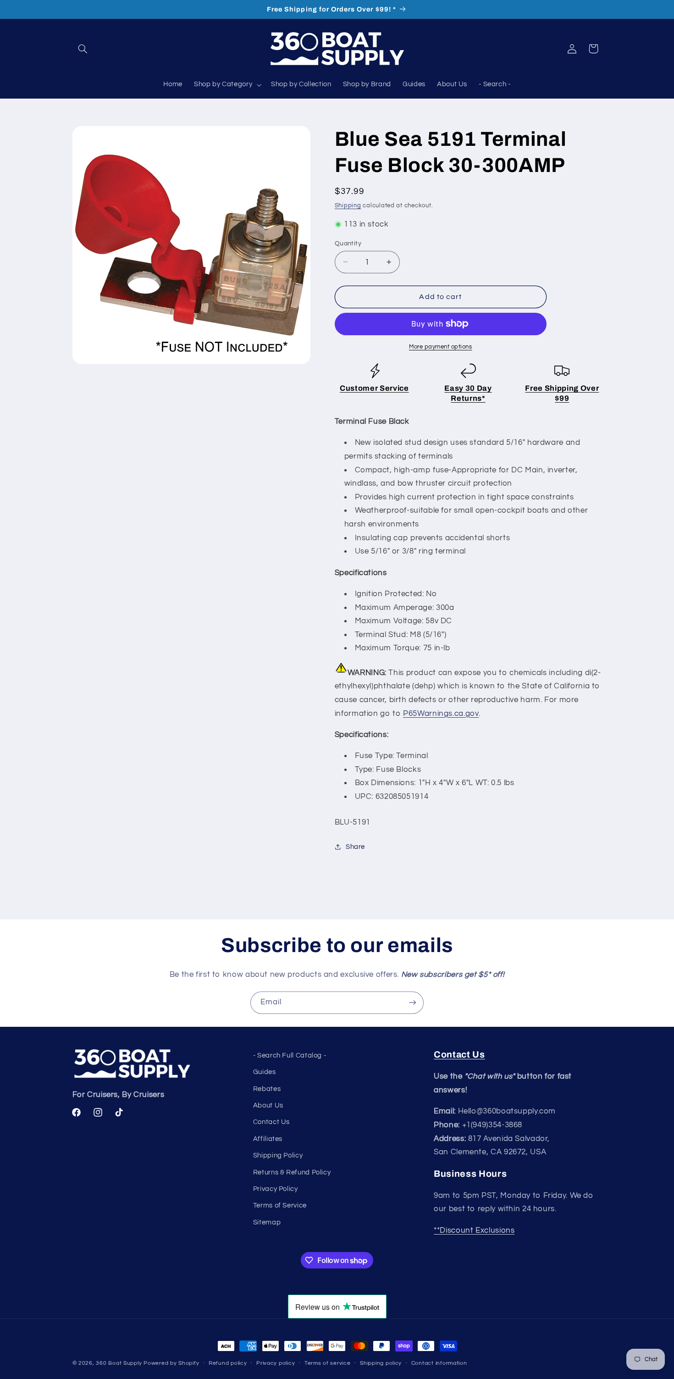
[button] (83, 48)
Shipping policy (381, 1363)
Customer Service (374, 388)
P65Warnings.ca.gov (441, 713)
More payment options (440, 346)
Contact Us (271, 1122)
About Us (268, 1105)
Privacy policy (275, 1363)
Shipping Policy (278, 1155)
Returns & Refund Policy (292, 1172)
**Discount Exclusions (474, 1230)
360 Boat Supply (119, 1363)
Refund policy (228, 1363)
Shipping (348, 205)
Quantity (348, 243)
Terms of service (327, 1363)
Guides (264, 1072)
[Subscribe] (412, 1002)
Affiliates (267, 1138)
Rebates (267, 1088)
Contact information (439, 1363)
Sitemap (267, 1222)
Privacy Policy (275, 1188)
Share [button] (355, 846)
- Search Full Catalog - (289, 1055)
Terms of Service (280, 1205)
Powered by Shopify (171, 1363)
